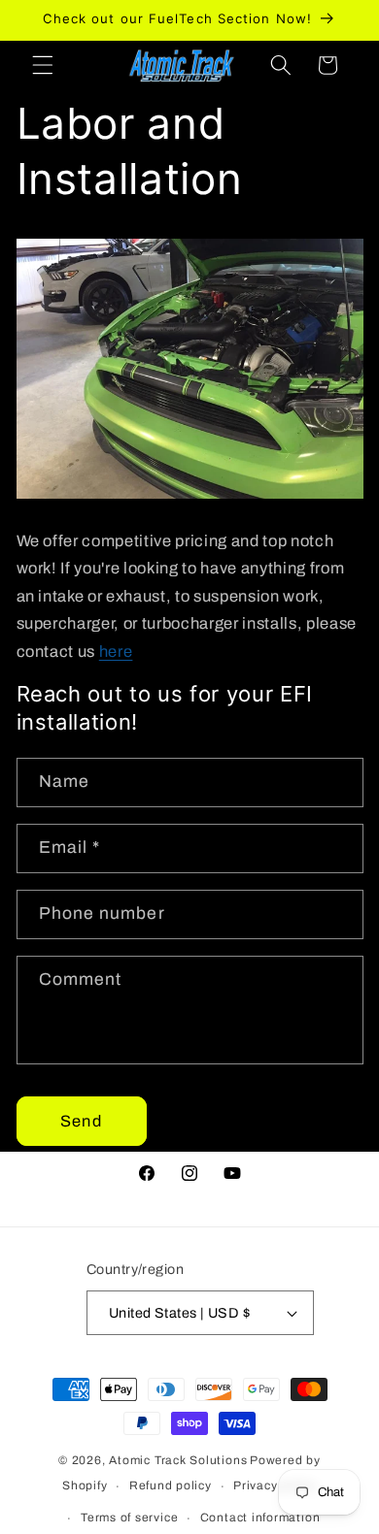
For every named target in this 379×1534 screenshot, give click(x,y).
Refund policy (170, 1485)
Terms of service (129, 1517)
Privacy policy (275, 1485)
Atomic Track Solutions (178, 1460)
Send (80, 1121)
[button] (42, 65)
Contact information (260, 1517)
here (116, 651)
